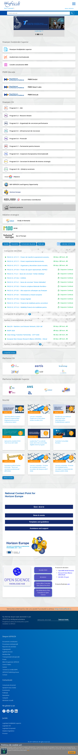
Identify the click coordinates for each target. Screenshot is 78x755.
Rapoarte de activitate (9, 647)
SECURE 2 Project (63, 577)
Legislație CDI (6, 726)
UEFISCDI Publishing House (10, 672)
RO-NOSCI (43, 577)
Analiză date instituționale (19, 57)
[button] (15, 26)
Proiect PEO (58, 412)
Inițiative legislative (8, 731)
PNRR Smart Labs (34, 87)
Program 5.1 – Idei (16, 108)
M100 (15, 228)
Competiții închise (9, 352)
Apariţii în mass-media (9, 688)
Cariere (4, 667)
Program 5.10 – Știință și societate (22, 169)
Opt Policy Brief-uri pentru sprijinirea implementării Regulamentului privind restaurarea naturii (12, 419)
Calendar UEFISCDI (67, 244)
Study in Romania (23, 221)
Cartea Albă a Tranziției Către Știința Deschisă (43, 584)
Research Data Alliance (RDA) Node (65, 574)
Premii (4, 659)
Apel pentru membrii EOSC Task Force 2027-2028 (12, 442)
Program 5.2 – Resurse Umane (20, 116)
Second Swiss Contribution (31, 200)
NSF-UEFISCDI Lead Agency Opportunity (24, 184)
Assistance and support (39, 528)
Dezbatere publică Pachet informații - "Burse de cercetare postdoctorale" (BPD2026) (12, 468)
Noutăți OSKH (43, 570)
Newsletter (14, 244)
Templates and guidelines (39, 522)
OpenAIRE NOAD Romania (66, 570)
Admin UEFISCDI (69, 8)
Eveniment (58, 437)
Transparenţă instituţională (10, 657)
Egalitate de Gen (7, 652)
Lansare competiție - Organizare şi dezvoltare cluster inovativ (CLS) (37, 418)
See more (39, 507)
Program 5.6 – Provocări (18, 139)
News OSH (7, 437)
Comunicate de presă (28, 244)
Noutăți (6, 244)
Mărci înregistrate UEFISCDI (10, 662)
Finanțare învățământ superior (21, 49)
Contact (4, 675)
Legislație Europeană (8, 728)
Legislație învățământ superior (11, 723)
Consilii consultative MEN (19, 65)
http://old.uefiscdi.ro (63, 609)
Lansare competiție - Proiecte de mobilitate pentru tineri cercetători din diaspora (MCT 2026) (39, 468)
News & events (39, 515)
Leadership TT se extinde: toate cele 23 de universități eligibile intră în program (38, 443)
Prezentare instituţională (10, 644)
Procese (5, 733)
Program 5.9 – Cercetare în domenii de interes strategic (30, 161)
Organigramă (6, 649)
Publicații (41, 244)
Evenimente (6, 690)
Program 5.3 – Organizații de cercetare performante (29, 123)
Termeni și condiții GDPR (9, 670)
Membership (6, 654)
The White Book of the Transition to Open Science (43, 592)
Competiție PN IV (34, 412)
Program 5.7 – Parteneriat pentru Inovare (25, 146)
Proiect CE (7, 412)
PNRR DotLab (33, 95)
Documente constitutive (9, 641)
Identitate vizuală (7, 700)
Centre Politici (6, 664)
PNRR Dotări (32, 79)
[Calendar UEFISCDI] (58, 243)
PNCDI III (17, 177)
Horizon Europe (15, 192)
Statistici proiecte (16, 207)
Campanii (5, 698)
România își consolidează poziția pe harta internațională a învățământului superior (63, 419)
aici (68, 584)
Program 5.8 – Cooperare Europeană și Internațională (29, 154)
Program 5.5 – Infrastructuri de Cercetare (25, 131)
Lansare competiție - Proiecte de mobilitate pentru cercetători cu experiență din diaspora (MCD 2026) (64, 468)
